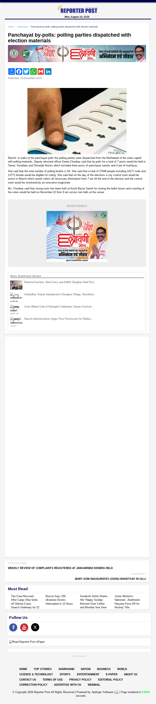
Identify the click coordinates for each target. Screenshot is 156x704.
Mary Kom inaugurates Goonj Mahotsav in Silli (110, 578)
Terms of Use (53, 679)
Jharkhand (22, 26)
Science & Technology (36, 674)
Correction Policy (33, 684)
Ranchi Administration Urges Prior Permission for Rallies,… (59, 318)
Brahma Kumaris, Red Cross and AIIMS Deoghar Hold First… (60, 282)
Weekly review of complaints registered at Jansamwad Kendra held (60, 568)
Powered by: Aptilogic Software (95, 692)
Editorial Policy (110, 679)
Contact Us (27, 679)
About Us (131, 674)
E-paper (111, 674)
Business (104, 669)
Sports (65, 674)
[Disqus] (77, 392)
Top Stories (43, 669)
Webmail (94, 684)
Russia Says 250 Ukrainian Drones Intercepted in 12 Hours (59, 600)
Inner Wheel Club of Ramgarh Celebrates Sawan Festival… (59, 306)
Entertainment (88, 674)
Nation (86, 669)
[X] (35, 627)
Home (11, 26)
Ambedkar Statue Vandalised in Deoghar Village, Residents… (60, 294)
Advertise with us (67, 684)
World (122, 669)
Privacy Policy (80, 679)
